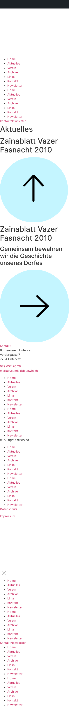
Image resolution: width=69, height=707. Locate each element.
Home (11, 59)
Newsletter (14, 85)
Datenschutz (8, 509)
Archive (12, 72)
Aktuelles (13, 63)
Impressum (7, 516)
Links (11, 77)
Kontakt (12, 81)
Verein (11, 68)
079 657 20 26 (10, 366)
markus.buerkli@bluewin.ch (19, 371)
